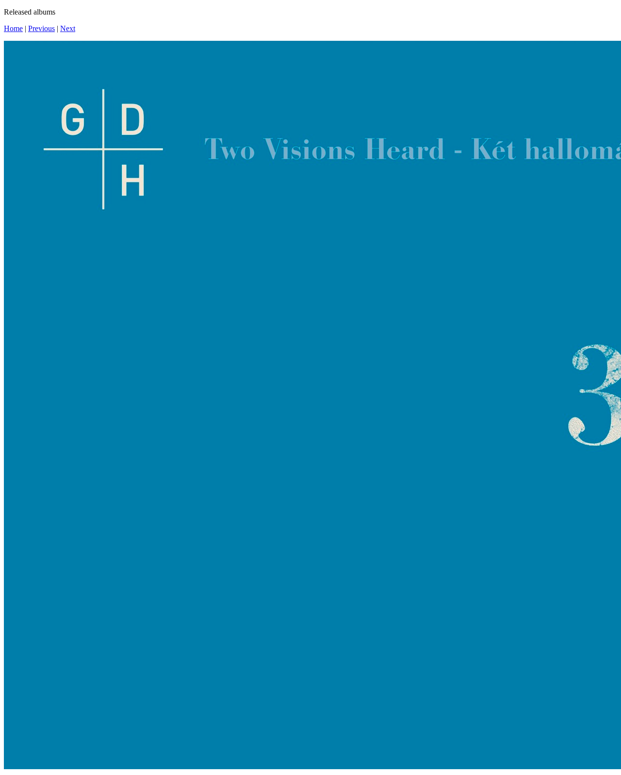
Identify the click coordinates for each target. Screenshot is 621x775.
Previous (41, 28)
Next (67, 28)
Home (13, 28)
